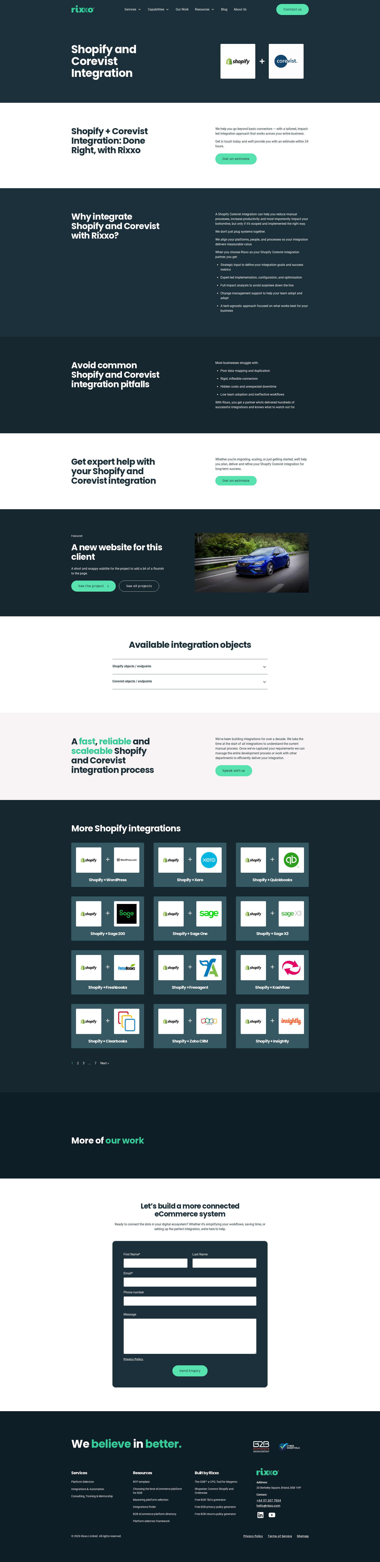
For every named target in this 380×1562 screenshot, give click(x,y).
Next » (104, 1063)
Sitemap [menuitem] (303, 1536)
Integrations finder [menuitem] (144, 1506)
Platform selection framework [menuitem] (151, 1521)
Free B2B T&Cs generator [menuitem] (210, 1499)
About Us (240, 9)
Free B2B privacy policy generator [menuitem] (215, 1506)
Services (130, 9)
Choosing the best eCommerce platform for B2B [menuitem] (157, 1490)
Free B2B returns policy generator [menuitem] (215, 1514)
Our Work (182, 9)
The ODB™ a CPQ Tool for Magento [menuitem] (216, 1481)
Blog (224, 9)
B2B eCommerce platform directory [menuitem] (154, 1514)
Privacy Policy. (133, 1359)
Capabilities (156, 9)
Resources (202, 9)
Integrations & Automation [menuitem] (87, 1489)
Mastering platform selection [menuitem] (150, 1499)
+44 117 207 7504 (268, 1501)
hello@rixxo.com (268, 1506)
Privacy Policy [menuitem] (253, 1536)
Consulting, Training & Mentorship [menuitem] (92, 1496)
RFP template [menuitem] (141, 1481)
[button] (190, 666)
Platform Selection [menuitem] (82, 1481)
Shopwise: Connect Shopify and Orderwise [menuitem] (214, 1490)
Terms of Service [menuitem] (280, 1536)
